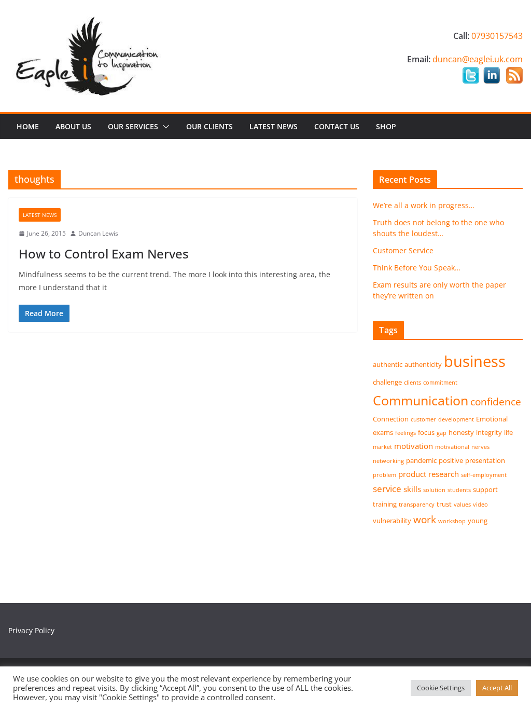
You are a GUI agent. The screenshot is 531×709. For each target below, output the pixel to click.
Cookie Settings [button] (441, 687)
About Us (73, 126)
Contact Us (336, 126)
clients (412, 382)
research (443, 474)
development (456, 419)
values (462, 504)
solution (434, 490)
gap (441, 433)
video (480, 504)
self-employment (484, 475)
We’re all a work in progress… (423, 205)
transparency (417, 504)
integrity (489, 432)
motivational (452, 447)
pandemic (421, 460)
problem (384, 475)
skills (412, 489)
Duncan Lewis (98, 233)
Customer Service (403, 250)
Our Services (133, 126)
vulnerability (392, 520)
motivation (413, 446)
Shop (386, 126)
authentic (387, 364)
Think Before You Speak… (416, 267)
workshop (452, 521)
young (477, 520)
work (424, 519)
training (385, 504)
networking (388, 461)
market (382, 447)
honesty (461, 432)
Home (28, 126)
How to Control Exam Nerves (104, 253)
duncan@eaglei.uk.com (477, 59)
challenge (387, 382)
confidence (495, 401)
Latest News (273, 126)
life (508, 432)
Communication (420, 400)
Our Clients (209, 126)
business (475, 361)
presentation (485, 460)
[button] (164, 126)
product (412, 474)
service (387, 489)
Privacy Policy (31, 630)
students (459, 490)
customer (423, 419)
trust (444, 504)
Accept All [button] (497, 687)
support (485, 489)
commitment (440, 382)
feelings (405, 433)
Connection (391, 419)
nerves (480, 447)
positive (451, 460)
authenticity (423, 364)
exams (383, 432)
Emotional (492, 419)
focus (426, 432)
